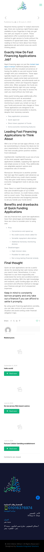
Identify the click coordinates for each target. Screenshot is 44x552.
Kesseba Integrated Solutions (27, 546)
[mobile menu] (41, 5)
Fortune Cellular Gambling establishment (19, 443)
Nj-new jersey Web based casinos (17, 406)
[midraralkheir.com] (22, 5)
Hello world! (8, 368)
